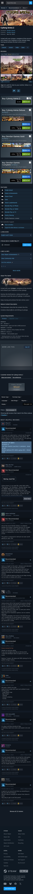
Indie (17, 47)
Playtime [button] (24, 400)
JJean (7, 675)
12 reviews (7, 780)
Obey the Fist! (9, 465)
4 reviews (15, 424)
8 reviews (7, 746)
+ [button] (27, 47)
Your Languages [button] (10, 410)
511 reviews (16, 637)
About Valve (21, 834)
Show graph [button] (27, 404)
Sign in (3, 85)
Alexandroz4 (9, 554)
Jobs (19, 837)
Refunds (6, 866)
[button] (4, 8)
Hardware (20, 840)
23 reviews (8, 677)
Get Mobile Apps (9, 888)
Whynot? (8, 423)
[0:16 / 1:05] (16, 65)
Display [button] (4, 404)
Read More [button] (27, 498)
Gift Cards (6, 846)
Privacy (6, 853)
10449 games (8, 466)
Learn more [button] (27, 245)
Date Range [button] (14, 400)
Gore (23, 47)
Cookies (6, 863)
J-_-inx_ (7, 591)
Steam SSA (7, 837)
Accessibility (7, 856)
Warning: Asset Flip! (9, 479)
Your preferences (17, 377)
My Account (21, 863)
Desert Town (7, 488)
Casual (4, 47)
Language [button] (4, 400)
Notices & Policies (9, 859)
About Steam (7, 834)
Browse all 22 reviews (16, 811)
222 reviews (16, 716)
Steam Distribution (9, 843)
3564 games (8, 637)
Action (11, 47)
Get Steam (21, 853)
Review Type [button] (5, 397)
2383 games (8, 716)
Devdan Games (11, 30)
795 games (8, 592)
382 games (8, 424)
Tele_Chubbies (9, 636)
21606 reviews (17, 466)
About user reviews (6, 377)
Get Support (21, 859)
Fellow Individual (10, 513)
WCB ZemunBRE (10, 714)
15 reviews (7, 555)
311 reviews (16, 515)
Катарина (8, 745)
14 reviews (15, 592)
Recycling (20, 843)
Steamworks (7, 840)
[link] (16, 127)
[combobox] (17, 2)
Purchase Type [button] (16, 397)
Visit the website (6, 262)
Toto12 (7, 779)
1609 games (8, 515)
